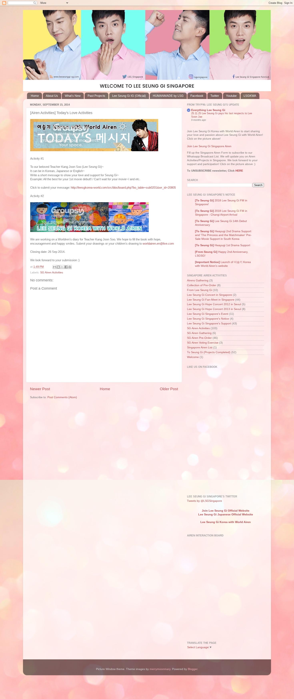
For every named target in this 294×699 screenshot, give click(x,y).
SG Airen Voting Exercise (202, 342)
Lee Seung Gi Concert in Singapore (209, 294)
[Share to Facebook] (66, 267)
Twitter (214, 95)
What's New (73, 95)
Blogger (192, 669)
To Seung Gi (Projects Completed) (208, 352)
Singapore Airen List (199, 347)
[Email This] (55, 267)
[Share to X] (62, 267)
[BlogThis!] (58, 267)
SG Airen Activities (51, 272)
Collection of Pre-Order (201, 285)
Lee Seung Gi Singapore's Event (207, 313)
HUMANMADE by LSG (168, 95)
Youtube (231, 95)
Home (35, 95)
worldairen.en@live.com (158, 243)
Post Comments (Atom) (62, 397)
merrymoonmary (160, 669)
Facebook (196, 95)
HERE (239, 170)
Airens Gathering (197, 280)
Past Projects (96, 95)
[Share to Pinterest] (70, 267)
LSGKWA (250, 95)
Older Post (169, 389)
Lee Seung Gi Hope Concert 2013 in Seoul (214, 309)
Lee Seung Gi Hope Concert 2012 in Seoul (214, 304)
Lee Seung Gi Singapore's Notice (208, 318)
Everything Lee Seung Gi (208, 110)
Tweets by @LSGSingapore (204, 500)
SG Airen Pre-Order (199, 337)
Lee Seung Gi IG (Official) (129, 95)
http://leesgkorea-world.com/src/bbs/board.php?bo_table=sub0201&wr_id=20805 (123, 187)
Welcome (193, 357)
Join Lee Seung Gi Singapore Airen (209, 146)
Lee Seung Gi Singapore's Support (209, 323)
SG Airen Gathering (199, 333)
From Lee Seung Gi (199, 290)
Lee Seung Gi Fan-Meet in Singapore (210, 299)
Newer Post (40, 389)
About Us (52, 95)
